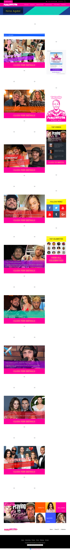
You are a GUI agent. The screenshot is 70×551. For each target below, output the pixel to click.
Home (6, 35)
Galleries (63, 529)
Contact (47, 540)
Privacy (33, 540)
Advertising (28, 540)
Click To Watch (56, 162)
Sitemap (42, 540)
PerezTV (32, 4)
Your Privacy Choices (36, 549)
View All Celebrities (56, 259)
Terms (37, 540)
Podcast (63, 4)
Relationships (40, 4)
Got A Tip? (8, 1)
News (51, 529)
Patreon (26, 4)
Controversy (49, 4)
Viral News (57, 4)
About (22, 540)
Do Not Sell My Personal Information (35, 545)
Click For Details (24, 65)
